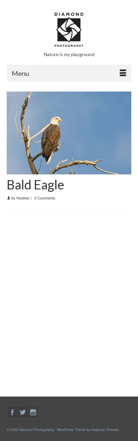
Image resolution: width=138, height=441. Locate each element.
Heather (22, 197)
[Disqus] (69, 301)
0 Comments (44, 197)
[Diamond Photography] (69, 29)
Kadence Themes (105, 429)
